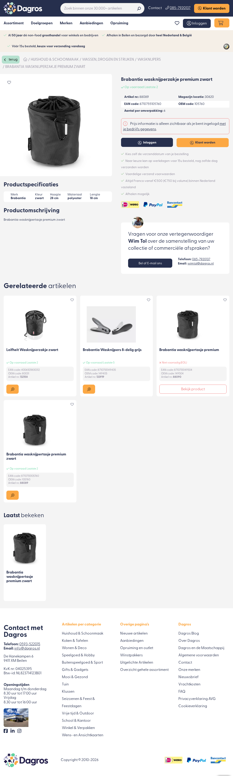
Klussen (68, 692)
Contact (155, 8)
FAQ (181, 692)
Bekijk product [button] (193, 389)
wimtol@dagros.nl (200, 263)
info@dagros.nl (27, 648)
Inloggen (149, 142)
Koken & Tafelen (75, 641)
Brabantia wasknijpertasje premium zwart (19, 577)
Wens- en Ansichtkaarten (82, 735)
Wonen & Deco (74, 648)
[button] (197, 23)
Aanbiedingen (132, 641)
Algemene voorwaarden (198, 655)
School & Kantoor (76, 721)
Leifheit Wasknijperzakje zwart (32, 350)
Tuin (65, 684)
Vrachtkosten (189, 684)
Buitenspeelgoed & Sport (82, 663)
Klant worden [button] (213, 8)
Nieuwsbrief (188, 677)
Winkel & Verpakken (78, 728)
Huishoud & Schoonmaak (82, 633)
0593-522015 (29, 644)
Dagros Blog (188, 633)
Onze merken (189, 670)
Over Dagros (189, 641)
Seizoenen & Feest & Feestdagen (78, 702)
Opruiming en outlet (136, 648)
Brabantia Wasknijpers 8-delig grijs (112, 350)
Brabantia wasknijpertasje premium (189, 350)
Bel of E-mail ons (150, 263)
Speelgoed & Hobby (78, 655)
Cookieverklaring (192, 706)
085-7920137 (201, 259)
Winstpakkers (131, 655)
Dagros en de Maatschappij (201, 648)
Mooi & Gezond (75, 677)
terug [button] (13, 60)
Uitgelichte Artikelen (136, 663)
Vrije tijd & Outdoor (78, 713)
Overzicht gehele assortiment (144, 670)
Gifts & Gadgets (75, 670)
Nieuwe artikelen (134, 633)
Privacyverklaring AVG (197, 699)
